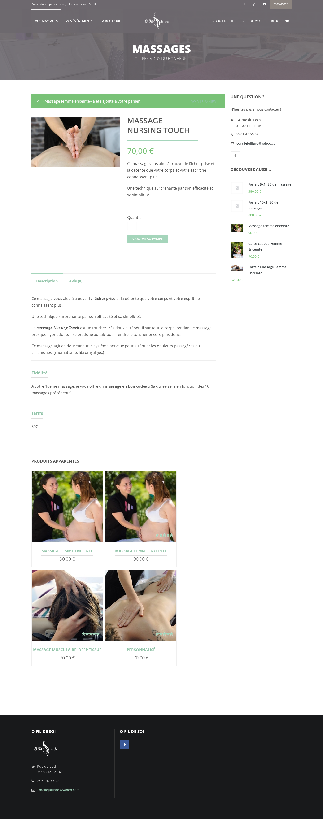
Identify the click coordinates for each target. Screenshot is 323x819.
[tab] (47, 280)
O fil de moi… (252, 21)
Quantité (134, 217)
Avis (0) (75, 281)
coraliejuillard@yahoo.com (257, 143)
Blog (275, 21)
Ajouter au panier (147, 239)
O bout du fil (223, 21)
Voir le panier (203, 101)
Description (47, 281)
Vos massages (46, 21)
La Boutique (110, 21)
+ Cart (79, 508)
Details (57, 508)
